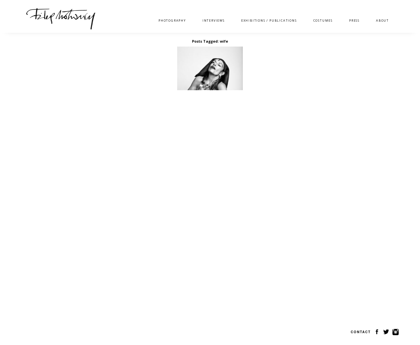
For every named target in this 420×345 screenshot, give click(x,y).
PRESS (354, 20)
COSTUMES (323, 20)
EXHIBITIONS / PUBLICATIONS (269, 20)
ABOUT (382, 20)
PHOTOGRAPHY (172, 20)
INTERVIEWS (213, 20)
